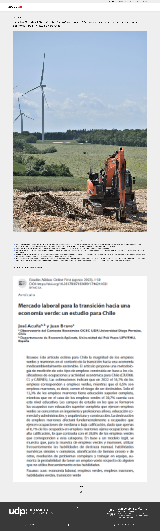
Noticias (126, 7)
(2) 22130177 (30, 525)
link (43, 267)
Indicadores (96, 7)
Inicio (14, 17)
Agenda (78, 7)
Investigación (86, 7)
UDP (109, 1)
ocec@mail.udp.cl (75, 525)
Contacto (148, 7)
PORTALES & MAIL (137, 1)
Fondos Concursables (136, 7)
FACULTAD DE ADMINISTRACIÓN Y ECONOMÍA (122, 1)
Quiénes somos (68, 7)
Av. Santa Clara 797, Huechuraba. (125, 525)
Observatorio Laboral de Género (112, 7)
